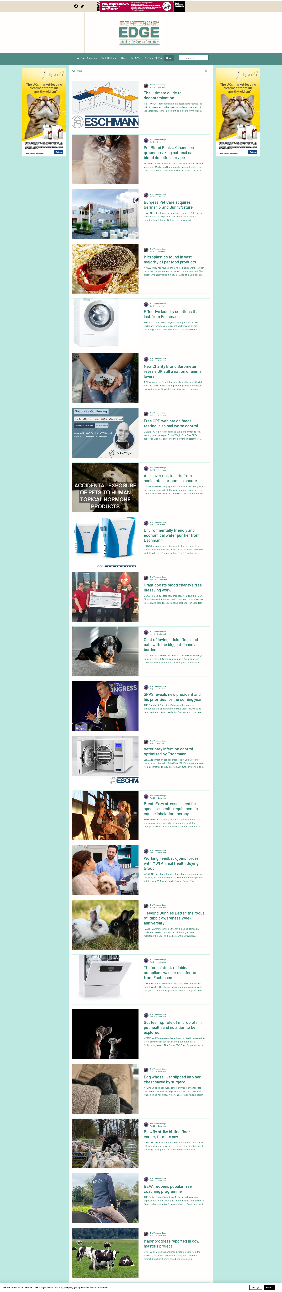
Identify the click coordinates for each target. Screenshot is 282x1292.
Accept (269, 1287)
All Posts (77, 70)
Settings (255, 1287)
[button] (206, 71)
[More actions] (204, 86)
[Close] (278, 1287)
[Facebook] (76, 6)
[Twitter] (82, 6)
